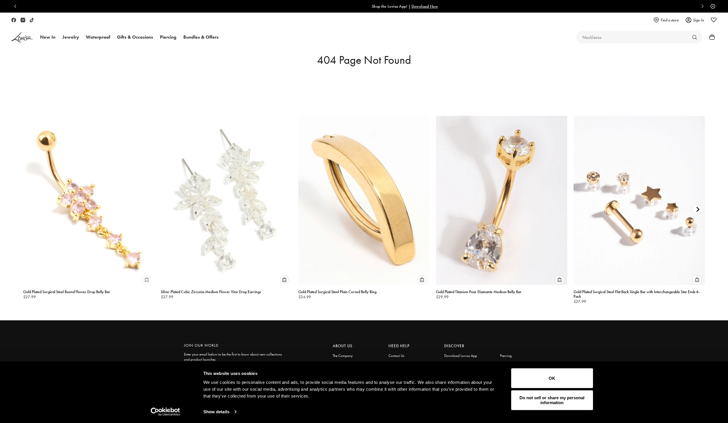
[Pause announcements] (711, 6)
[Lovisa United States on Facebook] (13, 20)
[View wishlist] (714, 20)
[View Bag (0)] (710, 37)
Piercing (506, 355)
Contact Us (396, 355)
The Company (343, 355)
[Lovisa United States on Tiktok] (32, 20)
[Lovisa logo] (22, 37)
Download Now (386, 6)
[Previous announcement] (16, 6)
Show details (216, 411)
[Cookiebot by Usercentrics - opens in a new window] (165, 412)
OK (552, 378)
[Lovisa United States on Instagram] (23, 20)
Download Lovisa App (460, 355)
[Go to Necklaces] (694, 37)
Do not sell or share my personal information (551, 400)
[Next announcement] (701, 6)
